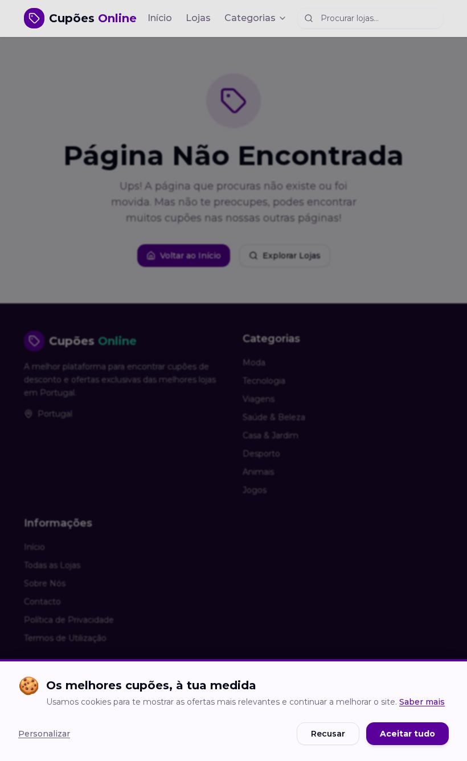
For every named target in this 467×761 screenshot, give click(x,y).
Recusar (328, 734)
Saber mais (422, 702)
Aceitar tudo (407, 734)
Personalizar (44, 734)
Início (160, 18)
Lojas (198, 18)
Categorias (250, 18)
